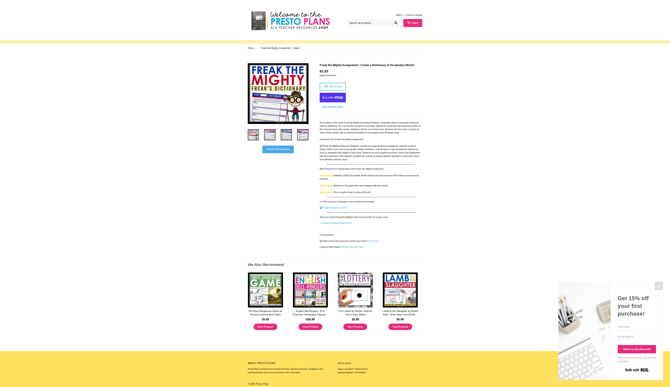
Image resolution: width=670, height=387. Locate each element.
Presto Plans (262, 384)
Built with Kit (637, 370)
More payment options (332, 106)
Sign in (399, 15)
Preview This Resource (278, 149)
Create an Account (414, 15)
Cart (415, 23)
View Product (265, 326)
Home (251, 48)
